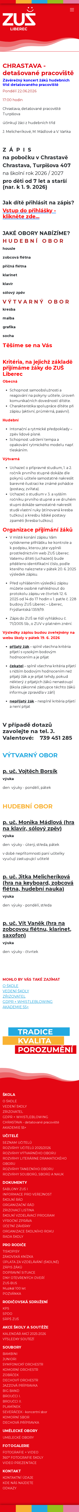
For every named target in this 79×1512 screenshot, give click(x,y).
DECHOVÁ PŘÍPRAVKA (21, 1423)
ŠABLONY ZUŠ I (15, 1189)
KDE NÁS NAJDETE (18, 1483)
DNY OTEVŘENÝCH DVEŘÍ (24, 1278)
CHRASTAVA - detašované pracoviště (31, 1122)
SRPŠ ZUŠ (11, 1319)
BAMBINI (10, 1354)
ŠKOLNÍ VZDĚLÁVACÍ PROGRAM (29, 1215)
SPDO (7, 1314)
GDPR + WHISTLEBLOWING (28, 1002)
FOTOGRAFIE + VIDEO (20, 1452)
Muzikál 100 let (14, 1288)
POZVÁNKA (12, 1294)
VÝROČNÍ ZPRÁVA (17, 1221)
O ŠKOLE (10, 986)
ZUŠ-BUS (10, 1283)
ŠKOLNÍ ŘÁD (13, 1200)
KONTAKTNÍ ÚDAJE (18, 1478)
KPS (6, 1308)
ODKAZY (9, 1488)
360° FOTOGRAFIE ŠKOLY (23, 1458)
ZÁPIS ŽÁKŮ (12, 1267)
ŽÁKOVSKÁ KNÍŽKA (18, 1257)
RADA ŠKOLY (13, 1237)
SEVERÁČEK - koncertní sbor (25, 1412)
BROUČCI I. (12, 1396)
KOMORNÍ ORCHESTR (20, 1370)
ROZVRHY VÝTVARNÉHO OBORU (29, 1153)
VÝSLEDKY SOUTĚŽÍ (18, 1339)
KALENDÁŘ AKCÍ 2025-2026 (24, 1334)
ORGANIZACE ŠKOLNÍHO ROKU (28, 1231)
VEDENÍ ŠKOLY (16, 991)
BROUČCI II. (12, 1401)
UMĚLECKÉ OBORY (18, 1438)
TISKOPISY (11, 1251)
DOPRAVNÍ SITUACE (19, 1273)
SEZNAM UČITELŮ (17, 1143)
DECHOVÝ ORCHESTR (20, 1380)
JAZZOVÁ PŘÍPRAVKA (20, 1386)
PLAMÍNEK (11, 1407)
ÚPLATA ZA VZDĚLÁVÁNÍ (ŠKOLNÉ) (31, 1262)
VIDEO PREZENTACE (20, 1463)
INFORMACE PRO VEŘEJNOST (27, 1194)
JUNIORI (9, 1359)
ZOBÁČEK (11, 1375)
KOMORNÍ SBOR (16, 1417)
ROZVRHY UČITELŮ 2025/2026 (27, 1148)
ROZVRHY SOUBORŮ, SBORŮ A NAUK (33, 1174)
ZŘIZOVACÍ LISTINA (18, 1210)
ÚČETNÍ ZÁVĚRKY (17, 1226)
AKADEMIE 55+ (16, 1007)
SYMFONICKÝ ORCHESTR (23, 1364)
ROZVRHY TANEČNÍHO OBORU (28, 1169)
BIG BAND (11, 1391)
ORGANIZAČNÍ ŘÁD (18, 1205)
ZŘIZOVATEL (14, 996)
